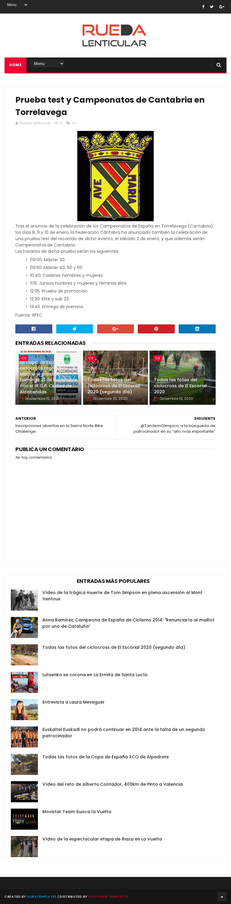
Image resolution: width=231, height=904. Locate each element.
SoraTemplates (42, 896)
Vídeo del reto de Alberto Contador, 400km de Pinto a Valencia (112, 784)
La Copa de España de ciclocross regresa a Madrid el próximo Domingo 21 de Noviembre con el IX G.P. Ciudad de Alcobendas (48, 377)
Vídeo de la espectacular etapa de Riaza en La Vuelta (102, 839)
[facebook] (203, 7)
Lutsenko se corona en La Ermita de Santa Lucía (94, 675)
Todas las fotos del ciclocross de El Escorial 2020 (180, 386)
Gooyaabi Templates (108, 896)
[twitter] (212, 7)
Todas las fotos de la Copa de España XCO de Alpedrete (105, 757)
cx (74, 122)
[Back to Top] (221, 896)
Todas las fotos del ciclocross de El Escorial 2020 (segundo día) (114, 386)
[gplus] (221, 7)
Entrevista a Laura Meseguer (73, 702)
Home (15, 64)
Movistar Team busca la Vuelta (76, 812)
